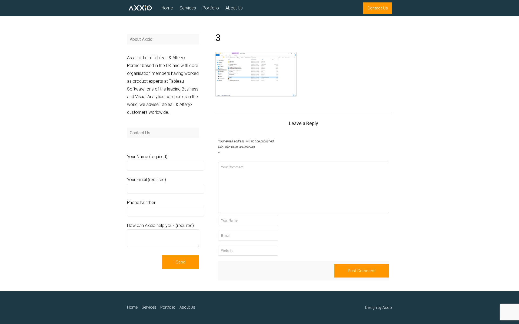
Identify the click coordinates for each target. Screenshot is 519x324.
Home (167, 8)
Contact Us (377, 8)
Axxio (387, 307)
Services (187, 8)
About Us (234, 8)
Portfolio (210, 8)
